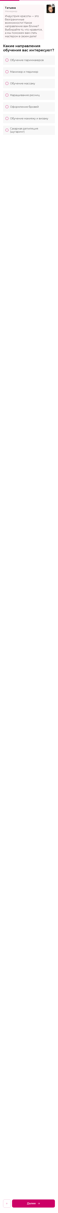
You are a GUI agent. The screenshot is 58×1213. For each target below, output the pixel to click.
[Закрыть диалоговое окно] (53, 4)
